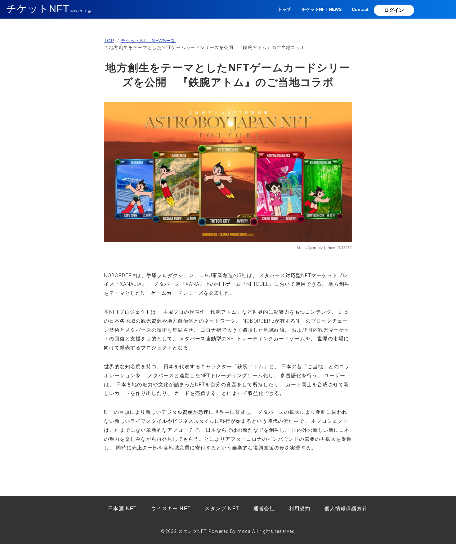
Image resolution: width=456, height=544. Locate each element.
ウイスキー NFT (171, 508)
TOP (109, 40)
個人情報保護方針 (346, 508)
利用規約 (300, 508)
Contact (360, 9)
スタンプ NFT (222, 508)
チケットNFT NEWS (322, 9)
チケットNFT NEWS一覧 (148, 40)
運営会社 (264, 508)
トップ (284, 9)
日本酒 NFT (122, 508)
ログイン (394, 10)
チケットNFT (49, 8)
